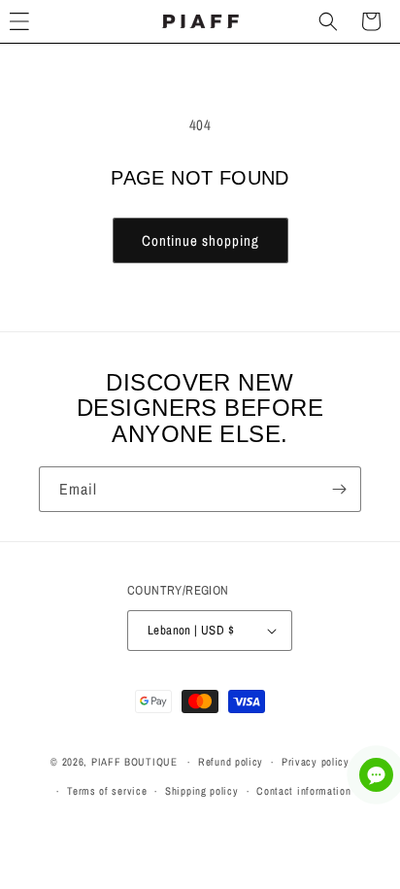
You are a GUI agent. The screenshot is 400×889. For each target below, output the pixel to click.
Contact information (303, 791)
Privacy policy (316, 762)
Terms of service (107, 791)
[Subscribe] (338, 489)
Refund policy (230, 762)
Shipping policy (202, 791)
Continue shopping (200, 240)
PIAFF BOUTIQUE (134, 762)
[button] (328, 21)
